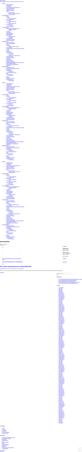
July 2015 (60, 418)
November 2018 (62, 380)
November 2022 (62, 332)
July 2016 (60, 407)
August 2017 (61, 395)
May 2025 (60, 302)
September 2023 (62, 322)
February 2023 (61, 329)
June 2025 (60, 301)
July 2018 (60, 384)
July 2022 (60, 336)
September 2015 (62, 416)
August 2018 (61, 383)
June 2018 (60, 385)
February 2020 (61, 365)
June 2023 (60, 325)
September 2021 (62, 346)
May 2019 (60, 374)
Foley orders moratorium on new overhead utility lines (11, 258)
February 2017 (61, 401)
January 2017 (61, 402)
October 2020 (61, 357)
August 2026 (61, 287)
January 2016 (61, 412)
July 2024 (60, 312)
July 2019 (60, 372)
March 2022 (61, 340)
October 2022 (61, 333)
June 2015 (60, 419)
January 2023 (61, 330)
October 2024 (61, 309)
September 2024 (62, 310)
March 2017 (61, 400)
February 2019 (61, 377)
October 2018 (61, 381)
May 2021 (60, 350)
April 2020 (61, 363)
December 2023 (61, 319)
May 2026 (60, 290)
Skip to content (2, 0)
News (3, 263)
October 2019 (61, 369)
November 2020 (62, 356)
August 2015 (61, 417)
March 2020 (61, 364)
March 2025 (61, 304)
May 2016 (60, 409)
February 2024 (61, 317)
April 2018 (61, 387)
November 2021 (62, 344)
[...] (62, 270)
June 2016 (60, 408)
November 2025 (62, 296)
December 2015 (61, 413)
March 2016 (61, 410)
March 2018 (61, 388)
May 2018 (60, 386)
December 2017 (61, 391)
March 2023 (61, 328)
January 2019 (61, 378)
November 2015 (62, 414)
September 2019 (62, 370)
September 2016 (62, 405)
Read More (2, 272)
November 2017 (62, 392)
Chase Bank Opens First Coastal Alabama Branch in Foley (69, 282)
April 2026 (61, 291)
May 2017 (60, 398)
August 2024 (61, 311)
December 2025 (61, 295)
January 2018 (61, 390)
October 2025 (61, 297)
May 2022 (60, 338)
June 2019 (60, 373)
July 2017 (60, 396)
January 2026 (61, 294)
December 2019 (61, 367)
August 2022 (61, 335)
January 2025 (61, 306)
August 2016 (61, 406)
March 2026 (61, 292)
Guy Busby (2, 268)
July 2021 (60, 348)
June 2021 (60, 349)
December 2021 (61, 343)
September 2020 (62, 358)
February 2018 (61, 389)
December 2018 (61, 379)
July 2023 (60, 324)
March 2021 (61, 352)
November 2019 (62, 368)
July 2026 (60, 288)
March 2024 (61, 316)
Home (1, 244)
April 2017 (61, 399)
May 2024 (60, 314)
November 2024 (62, 308)
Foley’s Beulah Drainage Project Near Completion (68, 280)
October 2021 (61, 345)
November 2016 (62, 404)
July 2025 (60, 300)
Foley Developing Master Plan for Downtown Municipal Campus (70, 279)
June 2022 (60, 337)
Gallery (3, 259)
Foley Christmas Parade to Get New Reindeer (67, 281)
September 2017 (62, 394)
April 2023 (61, 327)
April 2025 (61, 303)
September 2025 (62, 298)
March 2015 (61, 422)
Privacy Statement (65, 261)
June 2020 (60, 361)
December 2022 (61, 331)
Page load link (2, 450)
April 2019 (61, 375)
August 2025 (61, 299)
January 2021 (61, 354)
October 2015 (61, 415)
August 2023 (61, 323)
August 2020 (61, 359)
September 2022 (62, 334)
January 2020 (61, 366)
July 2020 (60, 360)
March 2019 (61, 376)
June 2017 (60, 397)
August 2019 (61, 371)
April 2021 (61, 351)
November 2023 (62, 320)
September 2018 (62, 382)
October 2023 (61, 321)
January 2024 (61, 318)
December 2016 (61, 403)
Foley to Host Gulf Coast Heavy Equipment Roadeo (68, 283)
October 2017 (61, 393)
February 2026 (61, 293)
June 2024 (60, 313)
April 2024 (61, 315)
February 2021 (61, 353)
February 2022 (61, 341)
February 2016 (61, 411)
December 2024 (61, 307)
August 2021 (61, 347)
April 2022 (61, 339)
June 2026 (60, 289)
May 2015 (60, 420)
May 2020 (60, 362)
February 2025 (61, 305)
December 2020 (61, 355)
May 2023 (60, 326)
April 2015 (61, 421)
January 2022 (61, 342)
